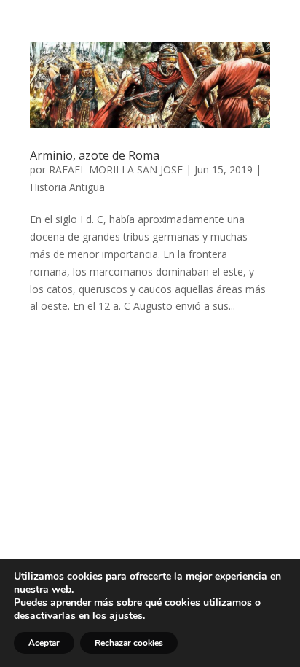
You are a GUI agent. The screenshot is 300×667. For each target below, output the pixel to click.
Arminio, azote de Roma (94, 155)
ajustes (126, 616)
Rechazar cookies (129, 643)
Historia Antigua (67, 187)
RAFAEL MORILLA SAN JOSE (116, 169)
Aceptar (44, 643)
